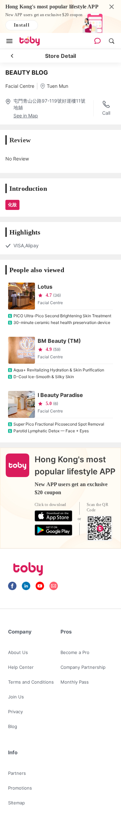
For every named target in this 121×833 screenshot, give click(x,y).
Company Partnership (83, 667)
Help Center (21, 667)
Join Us (16, 696)
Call (106, 113)
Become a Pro (75, 652)
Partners (17, 773)
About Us (18, 652)
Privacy (15, 711)
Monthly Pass (75, 682)
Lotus (45, 286)
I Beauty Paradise (60, 395)
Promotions (20, 788)
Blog (12, 726)
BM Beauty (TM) (59, 340)
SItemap (16, 802)
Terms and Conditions (31, 682)
